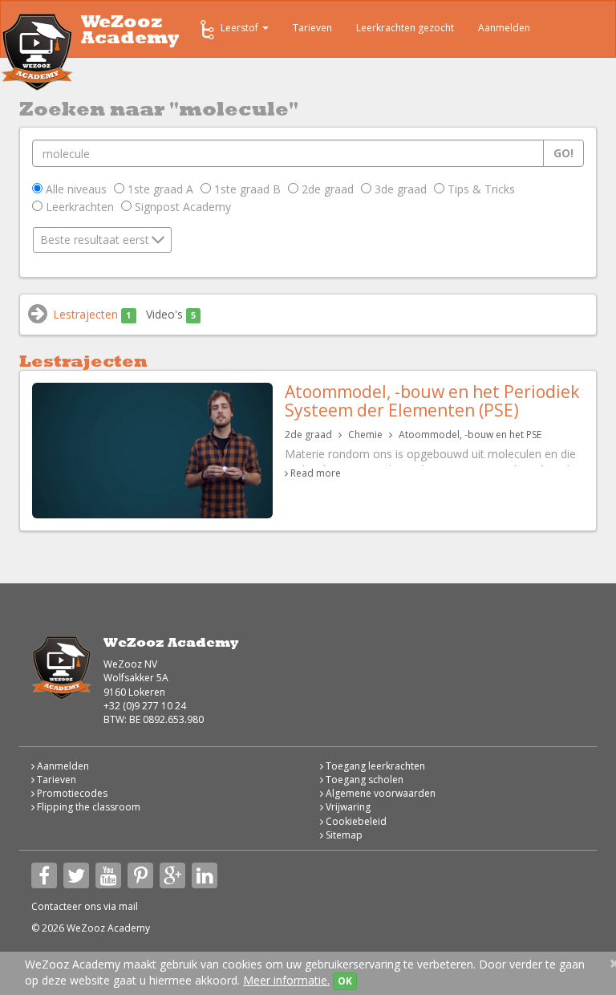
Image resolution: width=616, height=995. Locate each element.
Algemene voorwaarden (379, 793)
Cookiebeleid (355, 821)
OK (345, 981)
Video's (171, 314)
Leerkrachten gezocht (405, 28)
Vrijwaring (347, 807)
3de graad (399, 189)
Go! (563, 152)
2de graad (326, 189)
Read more (315, 473)
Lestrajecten (92, 314)
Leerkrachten (78, 206)
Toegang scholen (363, 779)
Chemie (365, 434)
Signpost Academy (181, 206)
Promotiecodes (70, 793)
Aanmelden (504, 28)
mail (128, 906)
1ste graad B (246, 189)
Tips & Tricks (479, 189)
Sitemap (343, 835)
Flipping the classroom (87, 807)
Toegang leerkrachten (374, 766)
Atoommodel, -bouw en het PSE (470, 434)
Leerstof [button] (241, 28)
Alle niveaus (75, 189)
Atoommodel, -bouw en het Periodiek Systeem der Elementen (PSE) (432, 400)
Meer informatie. (286, 980)
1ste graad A (158, 189)
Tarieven (312, 28)
